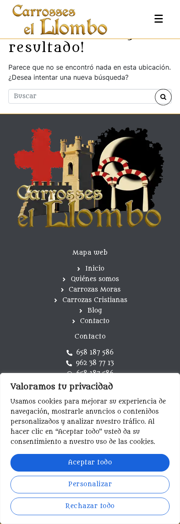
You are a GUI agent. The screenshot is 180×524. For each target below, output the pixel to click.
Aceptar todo (90, 462)
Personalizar (90, 484)
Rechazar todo (90, 506)
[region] (90, 448)
